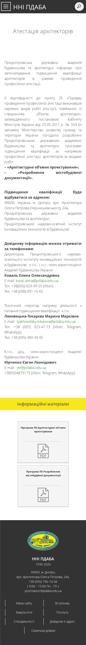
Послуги (62, 612)
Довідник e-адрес (62, 621)
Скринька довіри (43, 630)
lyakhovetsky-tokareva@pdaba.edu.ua (46, 321)
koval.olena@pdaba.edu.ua (37, 280)
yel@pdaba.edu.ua (31, 367)
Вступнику (62, 603)
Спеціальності (24, 621)
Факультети (24, 612)
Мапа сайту (24, 603)
